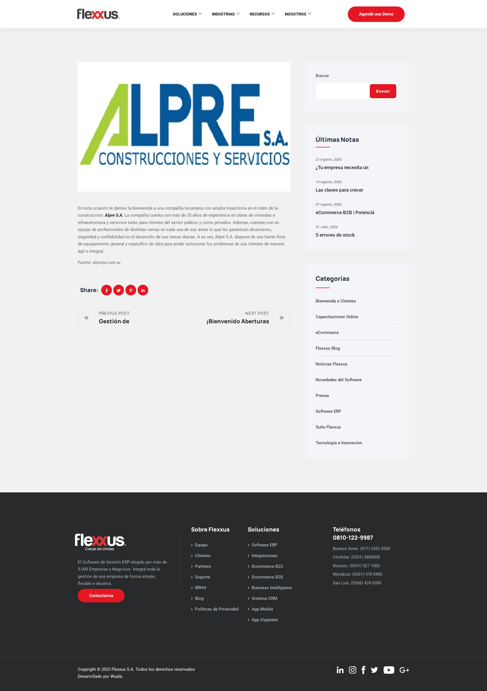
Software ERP (328, 411)
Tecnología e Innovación (339, 442)
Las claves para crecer (339, 190)
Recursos (260, 14)
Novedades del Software (339, 379)
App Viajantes (265, 619)
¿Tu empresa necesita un (342, 167)
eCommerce (327, 332)
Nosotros (295, 14)
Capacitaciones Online (337, 316)
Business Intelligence (272, 587)
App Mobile (262, 609)
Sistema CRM (264, 598)
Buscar (322, 75)
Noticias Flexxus (331, 364)
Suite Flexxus (328, 427)
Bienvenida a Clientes (336, 301)
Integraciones (265, 555)
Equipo (201, 545)
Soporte (202, 577)
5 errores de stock (335, 235)
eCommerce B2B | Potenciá (345, 212)
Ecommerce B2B (267, 577)
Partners (203, 566)
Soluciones (185, 14)
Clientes (203, 555)
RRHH (200, 587)
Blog (199, 598)
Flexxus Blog (328, 348)
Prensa (322, 395)
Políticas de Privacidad (216, 609)
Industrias (223, 14)
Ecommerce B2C (267, 566)
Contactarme (101, 595)
